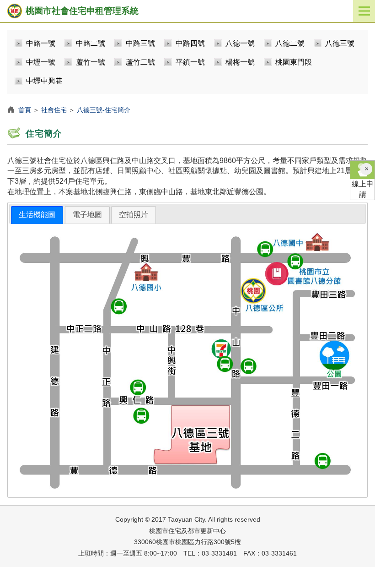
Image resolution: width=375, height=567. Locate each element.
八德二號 (290, 43)
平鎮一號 (190, 62)
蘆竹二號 (140, 62)
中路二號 (90, 43)
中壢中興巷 (44, 81)
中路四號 (190, 43)
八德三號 (339, 43)
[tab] (37, 215)
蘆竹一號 (90, 62)
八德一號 (240, 43)
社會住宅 (54, 110)
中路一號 (40, 43)
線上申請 (363, 189)
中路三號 (140, 43)
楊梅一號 (240, 62)
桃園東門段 (293, 62)
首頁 (24, 110)
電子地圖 (87, 214)
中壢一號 (40, 62)
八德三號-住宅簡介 (103, 110)
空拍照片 (133, 214)
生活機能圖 (37, 214)
